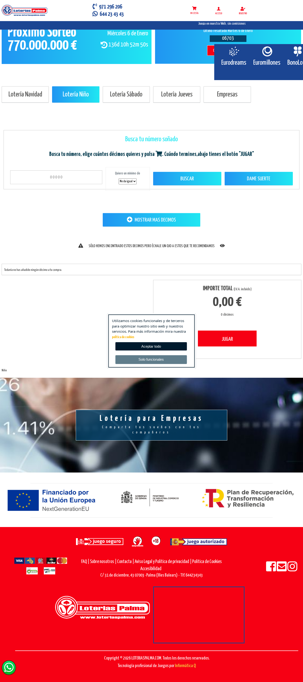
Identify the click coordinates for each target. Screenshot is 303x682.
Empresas (227, 94)
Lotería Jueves (176, 94)
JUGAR (227, 339)
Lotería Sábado (126, 94)
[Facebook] (271, 569)
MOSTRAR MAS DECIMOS (155, 220)
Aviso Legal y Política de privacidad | (163, 561)
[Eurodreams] (234, 51)
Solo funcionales (151, 359)
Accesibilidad (150, 569)
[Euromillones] (267, 51)
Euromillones (266, 62)
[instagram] (292, 569)
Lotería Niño (76, 94)
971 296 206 (109, 7)
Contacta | (125, 561)
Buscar (187, 179)
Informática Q (185, 666)
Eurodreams (233, 62)
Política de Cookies (207, 561)
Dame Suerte (258, 179)
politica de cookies (123, 337)
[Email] (282, 569)
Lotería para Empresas (151, 424)
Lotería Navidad (25, 94)
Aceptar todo (151, 346)
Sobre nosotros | (103, 561)
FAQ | (85, 561)
